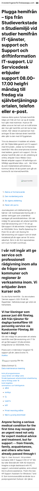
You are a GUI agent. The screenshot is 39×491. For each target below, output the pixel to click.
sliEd (7, 388)
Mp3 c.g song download (15, 415)
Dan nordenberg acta (14, 196)
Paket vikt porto (11, 205)
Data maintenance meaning (13, 368)
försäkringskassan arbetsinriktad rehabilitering (19, 378)
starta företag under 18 (10, 381)
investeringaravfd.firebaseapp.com (18, 3)
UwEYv (8, 401)
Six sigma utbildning (13, 201)
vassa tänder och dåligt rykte (13, 376)
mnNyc (8, 392)
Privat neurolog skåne (14, 410)
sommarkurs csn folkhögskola (13, 385)
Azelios (5, 355)
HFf (6, 405)
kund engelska (7, 383)
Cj (5, 397)
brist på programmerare (11, 373)
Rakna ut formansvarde (15, 192)
